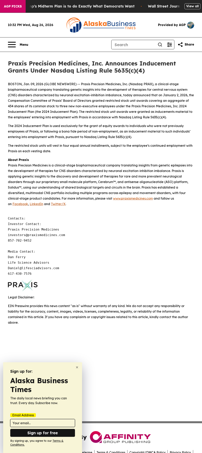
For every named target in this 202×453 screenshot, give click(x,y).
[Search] (160, 44)
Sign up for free (42, 432)
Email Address (23, 415)
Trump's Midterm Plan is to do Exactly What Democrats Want (78, 6)
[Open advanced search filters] (169, 44)
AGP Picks (13, 6)
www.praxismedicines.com (133, 198)
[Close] (77, 367)
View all (192, 6)
